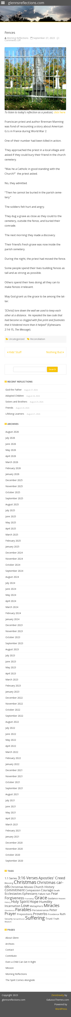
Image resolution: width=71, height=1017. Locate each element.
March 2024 (11, 607)
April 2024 (10, 601)
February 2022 (13, 758)
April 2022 (10, 745)
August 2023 (12, 649)
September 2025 (14, 498)
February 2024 (13, 613)
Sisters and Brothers (16, 401)
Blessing (9, 883)
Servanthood (18, 919)
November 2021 (14, 776)
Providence (53, 914)
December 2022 (14, 697)
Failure (41, 893)
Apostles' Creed (51, 877)
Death (57, 890)
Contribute (11, 955)
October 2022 (12, 709)
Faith (48, 893)
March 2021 (11, 824)
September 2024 (14, 570)
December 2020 (14, 842)
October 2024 (12, 564)
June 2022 (10, 733)
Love (25, 905)
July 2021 (10, 800)
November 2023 (14, 631)
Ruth (63, 914)
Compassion (32, 890)
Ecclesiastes (13, 894)
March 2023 (11, 679)
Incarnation (12, 906)
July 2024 (10, 582)
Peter (53, 910)
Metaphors (36, 906)
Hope (34, 901)
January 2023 (12, 691)
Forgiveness (14, 898)
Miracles (51, 905)
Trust (49, 918)
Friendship (29, 898)
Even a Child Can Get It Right (20, 961)
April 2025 (10, 528)
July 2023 (10, 655)
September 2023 (14, 643)
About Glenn (12, 937)
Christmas (25, 882)
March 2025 (11, 534)
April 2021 (10, 818)
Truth (56, 918)
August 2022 (12, 721)
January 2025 (12, 546)
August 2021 (12, 794)
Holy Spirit (20, 901)
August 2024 (12, 576)
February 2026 (13, 468)
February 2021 (13, 830)
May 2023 (10, 667)
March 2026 (11, 462)
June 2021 (10, 806)
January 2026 (12, 474)
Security (9, 918)
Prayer (10, 913)
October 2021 (12, 782)
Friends (9, 407)
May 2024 (10, 594)
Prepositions (24, 914)
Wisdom (8, 922)
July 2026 (10, 437)
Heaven (61, 898)
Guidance (53, 898)
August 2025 (12, 504)
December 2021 (14, 770)
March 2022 (11, 752)
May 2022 (10, 739)
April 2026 (10, 456)
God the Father (13, 389)
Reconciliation (37, 339)
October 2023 (12, 637)
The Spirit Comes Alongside (20, 980)
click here (59, 112)
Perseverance (40, 910)
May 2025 (10, 522)
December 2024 (14, 552)
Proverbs (40, 913)
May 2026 (10, 450)
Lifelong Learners (14, 413)
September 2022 (14, 715)
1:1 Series (11, 878)
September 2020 (14, 860)
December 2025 (14, 480)
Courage (47, 890)
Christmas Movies (21, 887)
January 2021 (12, 836)
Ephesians (29, 893)
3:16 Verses (28, 877)
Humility (45, 901)
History (8, 902)
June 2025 (10, 516)
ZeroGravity (57, 995)
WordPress (61, 1008)
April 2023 (10, 673)
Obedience (10, 910)
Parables (23, 909)
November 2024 (14, 558)
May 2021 (10, 812)
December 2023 (14, 625)
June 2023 (10, 661)
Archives (9, 943)
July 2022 (10, 727)
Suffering (35, 918)
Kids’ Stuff (15, 352)
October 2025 (12, 492)
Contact (9, 949)
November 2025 (14, 486)
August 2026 (12, 431)
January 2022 (12, 764)
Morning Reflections (17, 38)
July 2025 (10, 510)
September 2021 (14, 788)
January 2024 (12, 619)
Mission (9, 967)
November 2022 (14, 703)
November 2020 (14, 848)
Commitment (15, 890)
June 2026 (10, 443)
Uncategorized (16, 339)
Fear (54, 893)
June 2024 (10, 588)
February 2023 (13, 685)
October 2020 (12, 854)
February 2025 (13, 540)
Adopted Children (14, 395)
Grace (41, 897)
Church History (44, 887)
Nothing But (54, 352)
